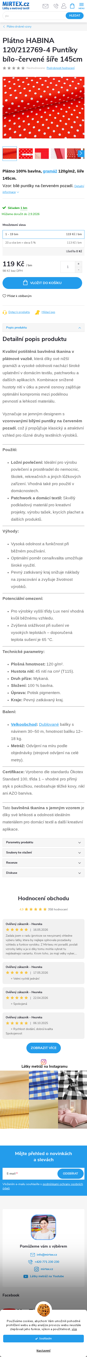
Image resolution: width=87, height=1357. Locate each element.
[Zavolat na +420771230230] (56, 6)
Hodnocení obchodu (43, 898)
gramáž (50, 171)
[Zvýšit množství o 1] (78, 264)
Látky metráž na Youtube (47, 1276)
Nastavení (43, 1351)
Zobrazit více (43, 1048)
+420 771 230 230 (47, 1262)
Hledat (74, 16)
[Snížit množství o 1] (78, 270)
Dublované (49, 724)
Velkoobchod (24, 724)
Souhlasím (45, 1338)
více (74, 1329)
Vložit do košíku (46, 283)
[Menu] (81, 5)
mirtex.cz (47, 1269)
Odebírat (70, 1174)
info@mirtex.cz (47, 1255)
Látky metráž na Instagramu (45, 1066)
